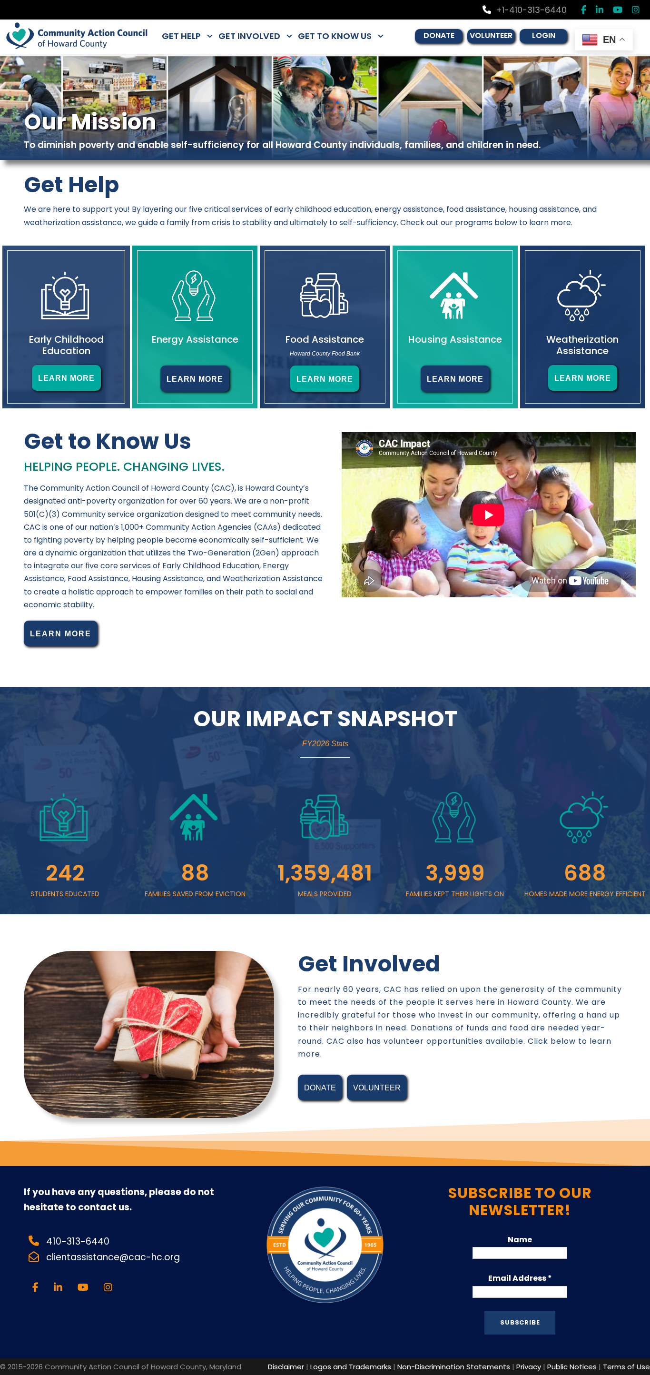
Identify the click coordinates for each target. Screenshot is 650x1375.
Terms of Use (626, 1367)
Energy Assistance (195, 339)
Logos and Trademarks (350, 1367)
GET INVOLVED (249, 36)
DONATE (438, 35)
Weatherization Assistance (582, 345)
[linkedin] (599, 10)
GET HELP (181, 36)
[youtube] (617, 10)
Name (520, 1239)
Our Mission (90, 122)
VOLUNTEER (491, 35)
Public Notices (572, 1367)
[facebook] (583, 10)
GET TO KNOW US (335, 36)
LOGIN (543, 35)
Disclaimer (286, 1367)
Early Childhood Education (66, 345)
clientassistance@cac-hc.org (114, 1257)
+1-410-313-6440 (531, 10)
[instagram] (636, 10)
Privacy (528, 1367)
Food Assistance (325, 339)
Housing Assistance (455, 339)
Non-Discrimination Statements (453, 1367)
